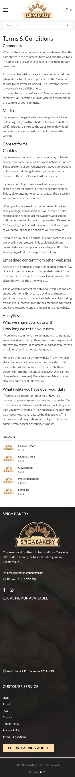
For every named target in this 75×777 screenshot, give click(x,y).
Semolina (23, 489)
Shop (6, 697)
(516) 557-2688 (26, 579)
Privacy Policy (11, 730)
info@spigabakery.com (29, 572)
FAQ (5, 710)
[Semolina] (9, 491)
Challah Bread (26, 445)
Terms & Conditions (14, 736)
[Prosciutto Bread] (9, 480)
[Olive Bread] (9, 469)
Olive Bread (25, 467)
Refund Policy (11, 723)
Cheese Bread (26, 456)
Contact (7, 717)
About (6, 704)
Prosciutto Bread (28, 478)
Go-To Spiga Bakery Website (28, 747)
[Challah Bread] (9, 447)
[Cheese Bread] (9, 458)
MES (42, 772)
